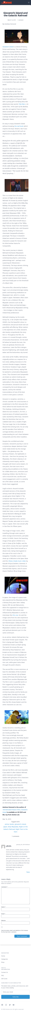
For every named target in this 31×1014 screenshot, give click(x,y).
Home (3, 956)
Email (3, 913)
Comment (4, 887)
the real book (18, 126)
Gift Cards (4, 978)
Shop (2, 962)
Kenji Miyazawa (13, 827)
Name (3, 907)
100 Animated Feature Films (11, 810)
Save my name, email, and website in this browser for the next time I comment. (14, 931)
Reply (28, 872)
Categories (4, 959)
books (12, 824)
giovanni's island (20, 824)
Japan (5, 827)
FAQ (2, 975)
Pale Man (22, 104)
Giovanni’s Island (8, 47)
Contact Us (4, 972)
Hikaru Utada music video (17, 561)
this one (15, 615)
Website (3, 920)
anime (7, 824)
